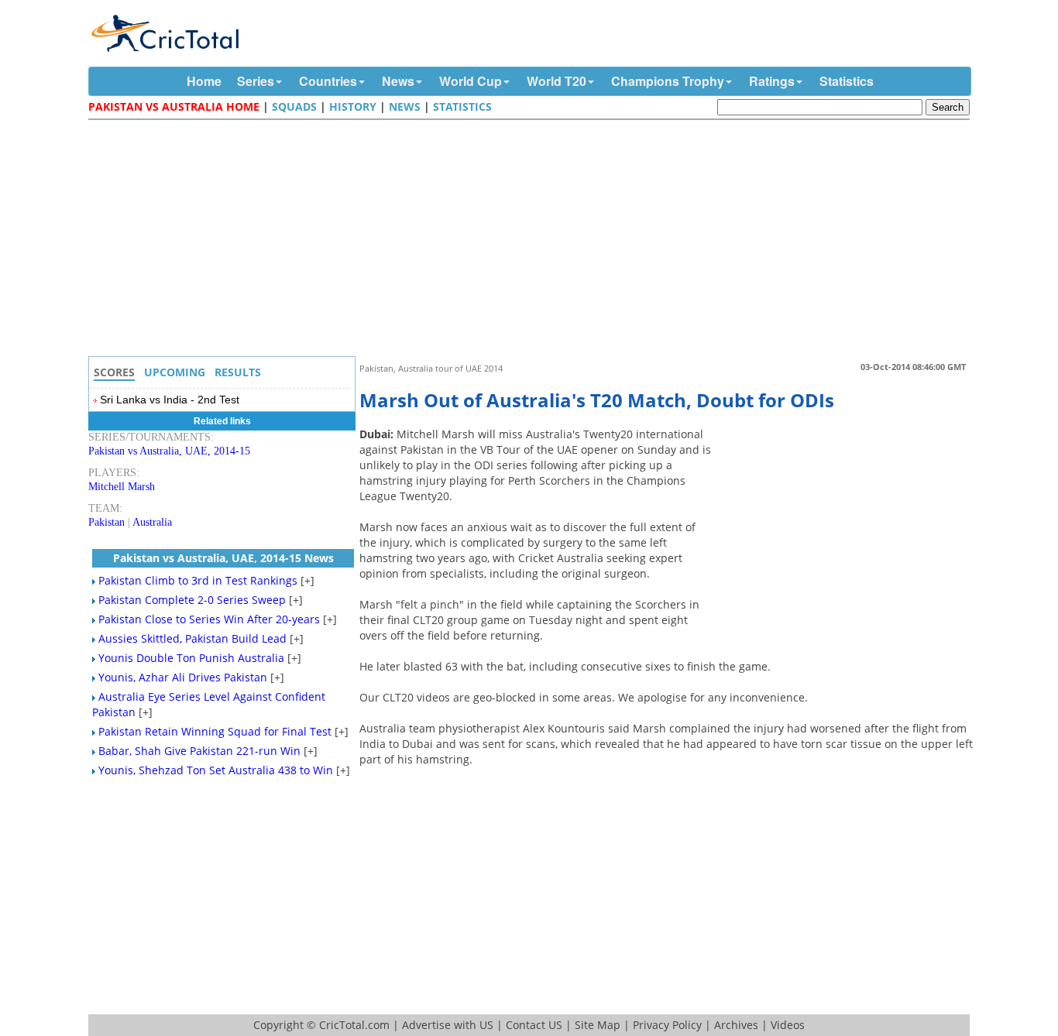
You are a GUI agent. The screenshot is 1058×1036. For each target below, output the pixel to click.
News (398, 81)
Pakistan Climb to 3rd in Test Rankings (197, 580)
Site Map (597, 1024)
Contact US (534, 1024)
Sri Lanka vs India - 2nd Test (169, 399)
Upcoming (174, 372)
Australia (152, 522)
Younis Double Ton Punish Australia (191, 657)
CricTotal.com (354, 1024)
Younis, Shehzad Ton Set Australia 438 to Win (215, 770)
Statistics (846, 81)
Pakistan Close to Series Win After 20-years (209, 619)
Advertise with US (447, 1024)
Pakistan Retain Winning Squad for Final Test (214, 731)
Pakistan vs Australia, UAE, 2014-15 (169, 451)
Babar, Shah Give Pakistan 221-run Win (199, 750)
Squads (294, 106)
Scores (114, 372)
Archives (736, 1024)
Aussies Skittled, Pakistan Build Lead (192, 638)
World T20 (556, 81)
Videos (788, 1024)
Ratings (772, 81)
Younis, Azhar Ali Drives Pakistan (182, 677)
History (352, 106)
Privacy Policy (667, 1024)
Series (255, 81)
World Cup (470, 81)
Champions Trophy (667, 81)
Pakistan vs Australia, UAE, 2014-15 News (223, 558)
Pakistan (106, 522)
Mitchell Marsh (121, 486)
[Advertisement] (533, 240)
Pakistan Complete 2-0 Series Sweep (192, 599)
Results (238, 372)
